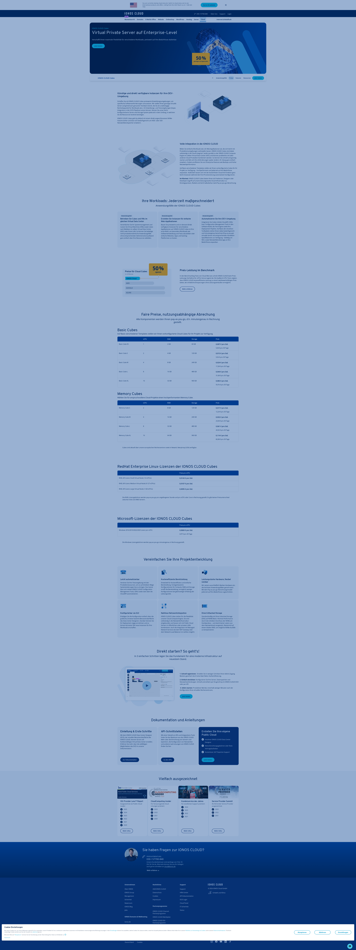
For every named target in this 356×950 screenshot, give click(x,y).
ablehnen (35, 932)
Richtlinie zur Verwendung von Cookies (195, 930)
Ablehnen (322, 932)
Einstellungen (113, 930)
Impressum (7, 937)
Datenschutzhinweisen (219, 930)
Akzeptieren (18, 935)
